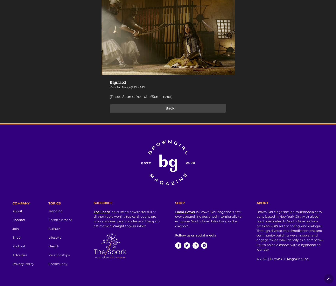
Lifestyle (54, 237)
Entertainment (60, 220)
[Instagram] (195, 245)
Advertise (19, 255)
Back (169, 108)
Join (15, 229)
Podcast (18, 246)
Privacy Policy (23, 264)
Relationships (59, 255)
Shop (16, 237)
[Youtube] (204, 245)
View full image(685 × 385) (128, 87)
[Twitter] (187, 245)
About (17, 211)
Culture (54, 229)
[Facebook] (178, 245)
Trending (55, 211)
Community (57, 264)
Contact (18, 220)
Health (53, 246)
